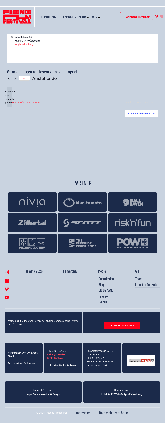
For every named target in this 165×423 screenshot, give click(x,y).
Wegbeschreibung (24, 44)
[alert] (9, 97)
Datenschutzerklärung (114, 412)
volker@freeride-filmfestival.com (56, 356)
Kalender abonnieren (139, 113)
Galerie (103, 302)
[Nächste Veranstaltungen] (15, 78)
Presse (103, 296)
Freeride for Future (147, 284)
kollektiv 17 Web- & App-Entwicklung (121, 394)
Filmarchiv (68, 17)
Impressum (83, 412)
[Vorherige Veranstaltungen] (9, 78)
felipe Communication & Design (43, 394)
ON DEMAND (106, 290)
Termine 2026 (48, 17)
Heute (24, 78)
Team (138, 278)
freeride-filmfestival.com (63, 365)
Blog (101, 284)
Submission (106, 278)
